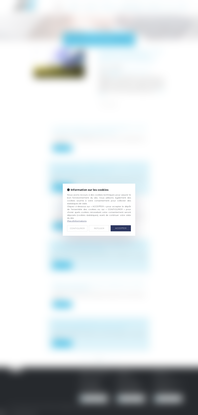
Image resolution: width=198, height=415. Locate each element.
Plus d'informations (77, 221)
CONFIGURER (77, 228)
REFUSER (99, 228)
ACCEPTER (120, 228)
